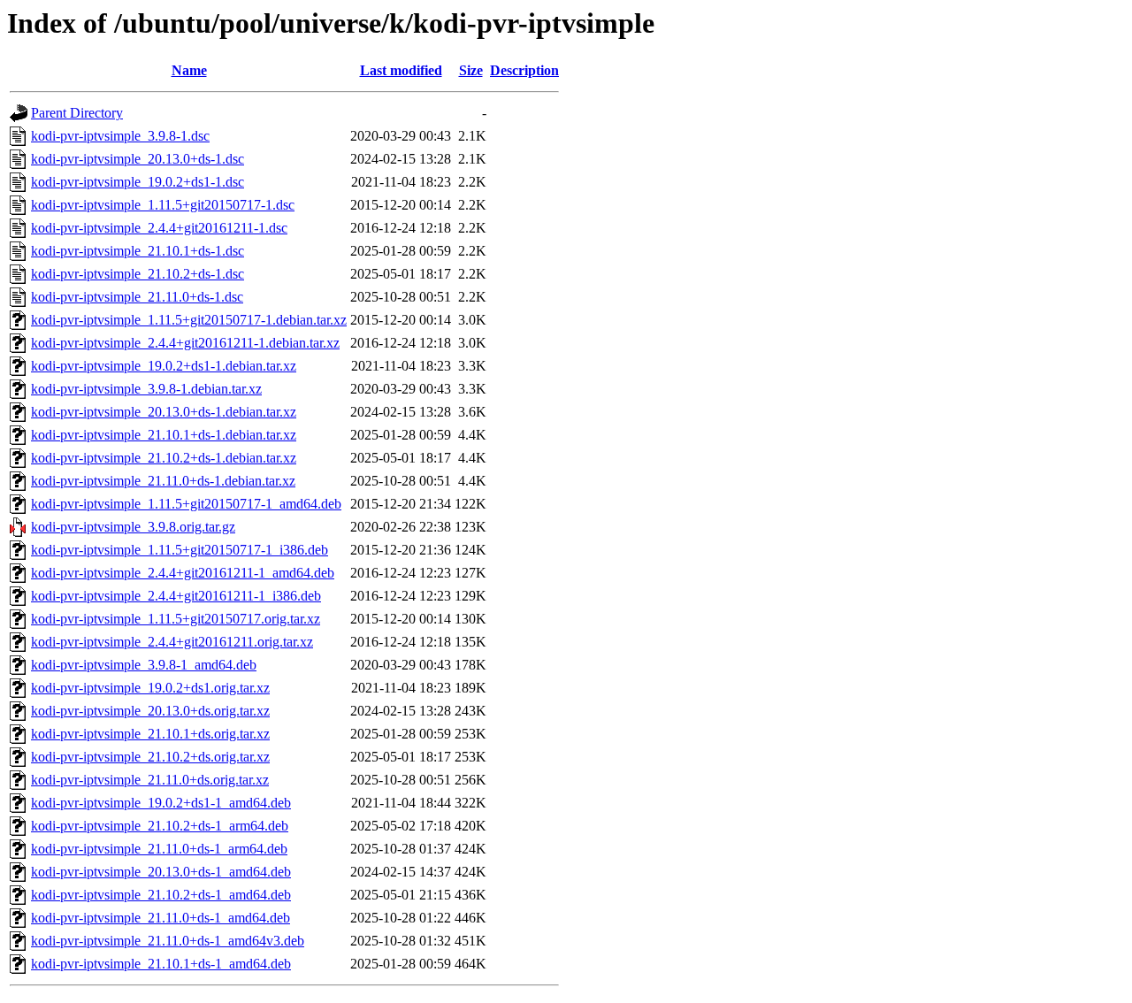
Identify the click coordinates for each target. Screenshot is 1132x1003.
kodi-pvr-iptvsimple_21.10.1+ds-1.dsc (137, 250)
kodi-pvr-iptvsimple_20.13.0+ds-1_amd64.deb (161, 871)
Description (524, 70)
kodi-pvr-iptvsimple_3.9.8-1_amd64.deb (143, 664)
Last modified (401, 70)
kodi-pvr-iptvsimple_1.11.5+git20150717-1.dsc (162, 204)
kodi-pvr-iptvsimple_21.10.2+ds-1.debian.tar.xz (163, 457)
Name (189, 70)
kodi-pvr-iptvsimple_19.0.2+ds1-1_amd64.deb (161, 802)
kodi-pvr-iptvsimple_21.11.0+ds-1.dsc (137, 296)
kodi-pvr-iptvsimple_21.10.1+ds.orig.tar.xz (150, 733)
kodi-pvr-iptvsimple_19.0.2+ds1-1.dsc (137, 181)
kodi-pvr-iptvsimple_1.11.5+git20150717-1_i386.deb (179, 549)
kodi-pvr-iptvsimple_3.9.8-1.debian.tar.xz (146, 388)
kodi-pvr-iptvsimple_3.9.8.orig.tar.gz (133, 526)
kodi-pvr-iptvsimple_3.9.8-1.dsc (120, 135)
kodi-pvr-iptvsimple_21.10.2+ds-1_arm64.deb (159, 825)
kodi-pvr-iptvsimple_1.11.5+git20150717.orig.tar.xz (175, 618)
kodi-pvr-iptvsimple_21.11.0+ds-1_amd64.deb (160, 917)
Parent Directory (77, 112)
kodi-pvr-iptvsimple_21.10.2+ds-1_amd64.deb (161, 894)
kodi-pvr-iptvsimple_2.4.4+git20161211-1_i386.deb (176, 595)
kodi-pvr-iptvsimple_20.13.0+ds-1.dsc (137, 158)
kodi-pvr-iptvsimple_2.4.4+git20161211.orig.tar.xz (172, 641)
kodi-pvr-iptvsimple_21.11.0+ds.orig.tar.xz (150, 779)
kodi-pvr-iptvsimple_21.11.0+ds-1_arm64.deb (159, 848)
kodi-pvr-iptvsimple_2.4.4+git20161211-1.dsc (159, 227)
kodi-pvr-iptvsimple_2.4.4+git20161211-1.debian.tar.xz (185, 342)
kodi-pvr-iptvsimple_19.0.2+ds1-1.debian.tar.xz (163, 365)
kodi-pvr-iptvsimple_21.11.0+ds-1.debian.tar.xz (163, 480)
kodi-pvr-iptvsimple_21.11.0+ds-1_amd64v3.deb (167, 940)
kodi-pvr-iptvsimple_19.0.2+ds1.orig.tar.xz (150, 687)
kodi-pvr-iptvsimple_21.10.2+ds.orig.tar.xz (150, 756)
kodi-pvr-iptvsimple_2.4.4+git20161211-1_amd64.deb (182, 572)
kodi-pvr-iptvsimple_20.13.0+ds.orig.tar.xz (150, 710)
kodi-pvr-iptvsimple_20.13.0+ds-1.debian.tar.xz (163, 411)
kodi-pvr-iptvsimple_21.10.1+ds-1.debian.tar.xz (163, 434)
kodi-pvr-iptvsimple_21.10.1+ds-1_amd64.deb (161, 963)
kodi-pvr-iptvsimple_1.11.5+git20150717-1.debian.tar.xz (189, 319)
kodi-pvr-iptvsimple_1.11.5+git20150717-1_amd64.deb (186, 503)
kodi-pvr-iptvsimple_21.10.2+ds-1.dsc (137, 273)
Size (471, 70)
